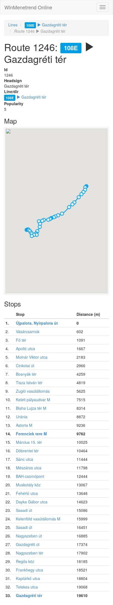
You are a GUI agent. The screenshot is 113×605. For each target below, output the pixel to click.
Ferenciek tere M (31, 433)
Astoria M (24, 425)
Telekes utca (27, 587)
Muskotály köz (28, 484)
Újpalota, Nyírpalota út (37, 323)
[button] (78, 197)
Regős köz (25, 561)
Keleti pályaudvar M (33, 399)
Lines (13, 24)
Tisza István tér (29, 382)
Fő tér (21, 340)
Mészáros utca (28, 467)
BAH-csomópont (30, 476)
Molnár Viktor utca (31, 357)
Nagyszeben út (29, 536)
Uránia (21, 416)
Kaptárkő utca (28, 578)
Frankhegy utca (29, 570)
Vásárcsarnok (27, 331)
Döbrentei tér (27, 450)
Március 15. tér (29, 442)
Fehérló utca (27, 493)
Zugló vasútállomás (33, 391)
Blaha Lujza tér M (31, 408)
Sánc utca (24, 459)
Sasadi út (24, 510)
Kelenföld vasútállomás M (38, 519)
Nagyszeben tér (29, 553)
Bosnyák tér (26, 374)
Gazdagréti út (27, 544)
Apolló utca (25, 348)
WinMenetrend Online (28, 7)
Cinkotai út (25, 365)
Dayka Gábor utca (31, 501)
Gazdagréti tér (46, 24)
